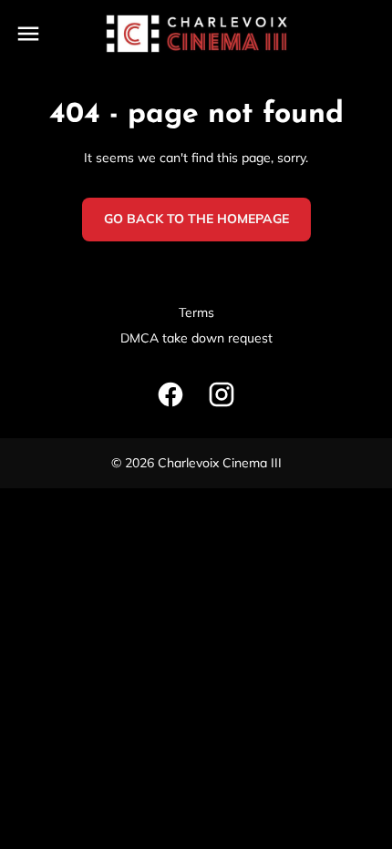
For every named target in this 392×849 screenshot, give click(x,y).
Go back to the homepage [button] (196, 218)
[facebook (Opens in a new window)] (170, 394)
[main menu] (28, 33)
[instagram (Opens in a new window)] (221, 394)
